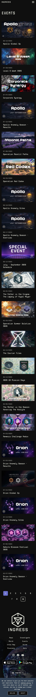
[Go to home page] (6, 2)
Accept (23, 693)
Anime (25, 644)
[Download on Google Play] (25, 662)
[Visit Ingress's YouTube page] (23, 655)
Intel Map (11, 644)
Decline (12, 693)
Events (25, 641)
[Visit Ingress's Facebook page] (18, 655)
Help (25, 648)
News (11, 637)
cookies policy (26, 683)
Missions (11, 648)
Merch (11, 641)
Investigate (25, 637)
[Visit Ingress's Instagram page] (13, 655)
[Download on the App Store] (10, 662)
